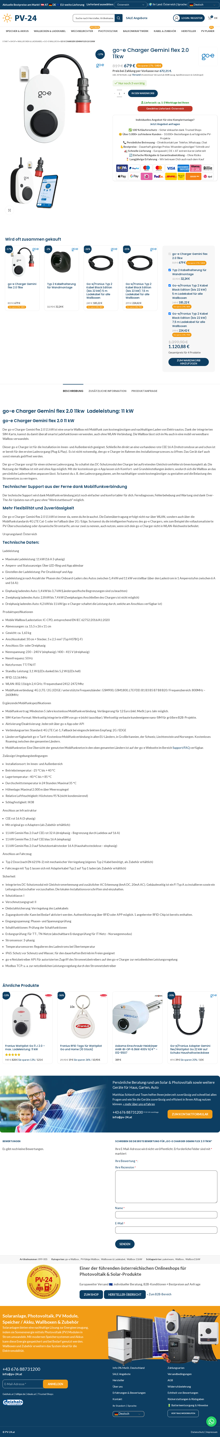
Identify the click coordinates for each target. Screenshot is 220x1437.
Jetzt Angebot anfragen (165, 124)
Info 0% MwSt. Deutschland (129, 1367)
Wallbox (179, 1259)
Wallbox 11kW (134, 1259)
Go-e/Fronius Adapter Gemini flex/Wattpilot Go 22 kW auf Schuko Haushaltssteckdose (190, 1049)
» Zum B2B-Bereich (159, 1294)
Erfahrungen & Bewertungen (129, 1392)
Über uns (118, 1386)
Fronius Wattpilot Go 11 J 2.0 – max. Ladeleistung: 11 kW (25, 1047)
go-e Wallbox (51, 41)
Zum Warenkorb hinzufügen (188, 362)
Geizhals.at (8, 1394)
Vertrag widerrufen (183, 1413)
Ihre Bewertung (126, 1160)
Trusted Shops (45, 1394)
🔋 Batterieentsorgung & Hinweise (188, 1405)
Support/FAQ (181, 748)
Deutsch (198, 4)
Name (120, 1208)
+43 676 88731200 (128, 1112)
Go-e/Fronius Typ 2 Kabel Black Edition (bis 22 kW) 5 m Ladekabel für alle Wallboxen (99, 291)
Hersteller (118, 1380)
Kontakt (117, 1399)
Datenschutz (197, 1432)
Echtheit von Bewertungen (183, 1392)
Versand (136, 75)
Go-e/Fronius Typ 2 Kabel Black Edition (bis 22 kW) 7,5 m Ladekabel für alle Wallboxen (138, 291)
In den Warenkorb (142, 93)
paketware (168, 1259)
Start (6, 41)
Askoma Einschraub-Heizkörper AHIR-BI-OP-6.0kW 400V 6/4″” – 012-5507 (136, 1049)
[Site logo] (20, 17)
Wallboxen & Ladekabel (30, 41)
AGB (170, 1380)
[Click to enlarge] (9, 210)
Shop (13, 41)
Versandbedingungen (180, 1374)
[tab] (73, 389)
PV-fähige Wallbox (90, 1259)
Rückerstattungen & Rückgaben (186, 1399)
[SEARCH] (119, 18)
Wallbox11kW (192, 1259)
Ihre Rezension (125, 1167)
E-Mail (120, 1223)
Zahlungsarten (176, 1367)
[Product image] (22, 263)
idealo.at (31, 1394)
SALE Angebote (136, 18)
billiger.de (20, 1394)
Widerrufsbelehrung (179, 1386)
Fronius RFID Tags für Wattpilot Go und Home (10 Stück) (81, 1047)
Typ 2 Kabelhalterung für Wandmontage (61, 285)
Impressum (211, 1432)
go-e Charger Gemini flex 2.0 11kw (22, 285)
